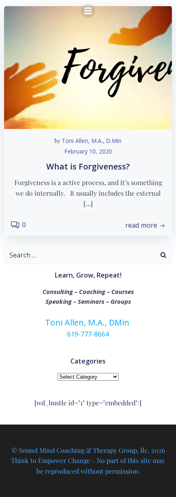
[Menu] (88, 11)
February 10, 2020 (88, 151)
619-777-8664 (88, 334)
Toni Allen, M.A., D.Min (92, 141)
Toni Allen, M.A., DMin (88, 322)
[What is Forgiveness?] (88, 66)
